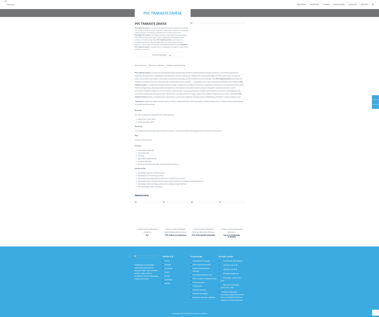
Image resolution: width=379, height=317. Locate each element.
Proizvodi (314, 4)
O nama (326, 4)
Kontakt (365, 4)
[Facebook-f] (138, 283)
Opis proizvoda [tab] (140, 65)
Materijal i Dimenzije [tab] (157, 65)
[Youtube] (141, 283)
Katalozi (353, 4)
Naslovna (301, 4)
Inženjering (339, 4)
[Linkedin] (134, 283)
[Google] (145, 283)
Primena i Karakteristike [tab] (176, 65)
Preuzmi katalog (159, 55)
